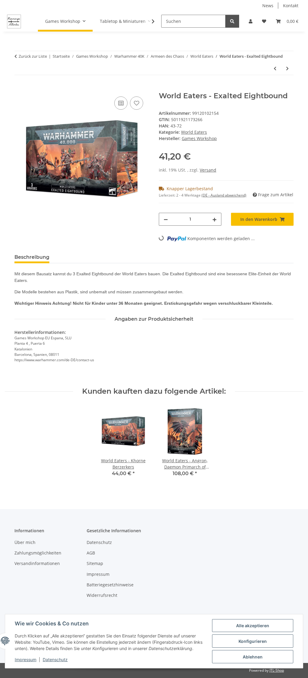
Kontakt (290, 5)
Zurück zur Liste (33, 56)
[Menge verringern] (165, 219)
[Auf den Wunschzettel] (136, 103)
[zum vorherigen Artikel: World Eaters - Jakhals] (275, 68)
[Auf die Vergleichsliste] (121, 103)
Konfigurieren (253, 641)
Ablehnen (253, 656)
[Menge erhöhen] (214, 219)
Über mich (24, 542)
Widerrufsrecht (102, 595)
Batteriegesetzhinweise (110, 585)
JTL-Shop (277, 670)
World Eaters (194, 132)
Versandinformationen (37, 563)
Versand (208, 170)
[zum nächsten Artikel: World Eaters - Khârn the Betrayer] (287, 68)
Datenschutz (55, 659)
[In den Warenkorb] (19, 88)
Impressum (25, 659)
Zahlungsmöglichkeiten (37, 553)
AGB (91, 553)
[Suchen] (232, 21)
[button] (250, 21)
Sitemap (95, 563)
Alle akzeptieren (252, 625)
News (267, 5)
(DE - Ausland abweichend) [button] (224, 195)
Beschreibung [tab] (31, 257)
